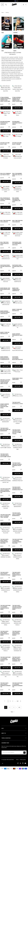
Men (6, 25)
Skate (18, 43)
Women (18, 25)
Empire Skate (11, 759)
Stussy (2, 75)
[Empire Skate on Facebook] (18, 763)
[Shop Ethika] (2, 86)
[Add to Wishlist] (9, 104)
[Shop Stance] (14, 371)
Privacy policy (23, 759)
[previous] (1, 480)
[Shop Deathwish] (14, 233)
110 (17, 701)
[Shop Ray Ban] (2, 112)
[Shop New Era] (2, 371)
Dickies (15, 73)
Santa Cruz (20, 73)
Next (12, 711)
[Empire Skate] (14, 5)
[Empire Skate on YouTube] (25, 763)
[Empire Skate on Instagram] (20, 763)
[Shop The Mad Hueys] (14, 395)
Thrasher (11, 73)
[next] (9, 88)
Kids (6, 43)
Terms (17, 759)
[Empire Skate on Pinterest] (23, 763)
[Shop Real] (2, 155)
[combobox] (16, 1)
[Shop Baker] (2, 279)
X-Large (7, 75)
